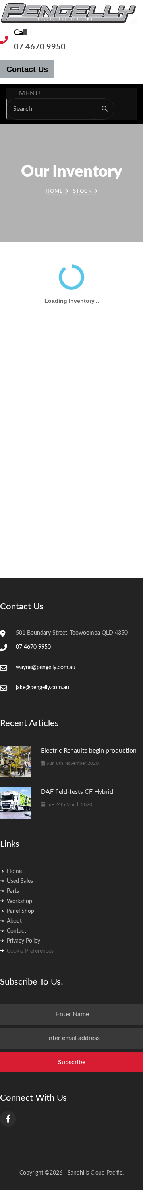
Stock (83, 191)
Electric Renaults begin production (89, 750)
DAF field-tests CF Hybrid (77, 792)
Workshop (19, 901)
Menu (29, 93)
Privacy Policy (23, 941)
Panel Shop (20, 911)
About (14, 921)
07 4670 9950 (40, 47)
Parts (13, 891)
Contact (16, 931)
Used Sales (20, 881)
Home (55, 191)
